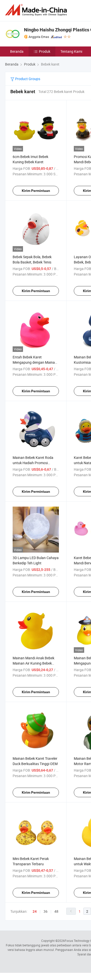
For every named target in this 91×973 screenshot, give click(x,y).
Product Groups (27, 78)
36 (45, 911)
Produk (44, 51)
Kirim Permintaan (36, 191)
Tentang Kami (71, 51)
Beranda (17, 51)
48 (56, 911)
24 (35, 911)
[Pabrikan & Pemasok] (37, 10)
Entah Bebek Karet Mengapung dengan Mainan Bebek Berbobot (35, 362)
